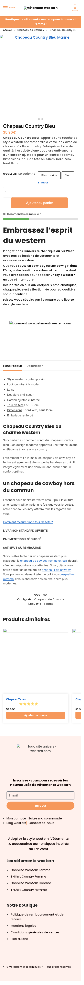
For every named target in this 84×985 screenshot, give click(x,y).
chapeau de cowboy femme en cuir (43, 560)
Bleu (68, 175)
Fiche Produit (12, 366)
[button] (29, 704)
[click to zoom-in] (40, 75)
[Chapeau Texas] (35, 661)
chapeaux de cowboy (56, 569)
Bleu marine (49, 175)
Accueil (7, 30)
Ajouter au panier (39, 203)
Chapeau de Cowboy (30, 30)
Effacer (43, 182)
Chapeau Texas (16, 699)
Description (35, 366)
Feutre (48, 604)
